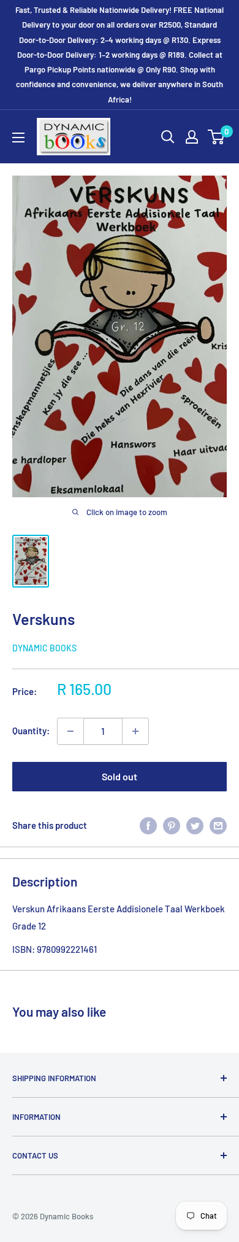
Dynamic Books (44, 648)
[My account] (192, 137)
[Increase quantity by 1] (135, 731)
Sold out (119, 776)
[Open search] (168, 137)
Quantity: (31, 730)
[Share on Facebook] (148, 825)
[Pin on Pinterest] (171, 825)
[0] (216, 137)
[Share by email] (218, 825)
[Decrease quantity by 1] (70, 731)
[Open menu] (18, 137)
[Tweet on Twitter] (194, 825)
